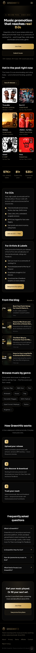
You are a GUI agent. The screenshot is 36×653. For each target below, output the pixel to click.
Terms (17, 639)
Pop (29, 388)
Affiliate (23, 639)
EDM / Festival (25, 399)
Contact (30, 639)
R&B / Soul (20, 388)
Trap (24, 393)
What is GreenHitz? (11, 528)
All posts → (30, 300)
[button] (14, 100)
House (17, 393)
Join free (18, 46)
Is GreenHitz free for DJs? (13, 550)
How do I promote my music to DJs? (15, 558)
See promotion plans (14, 287)
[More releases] (31, 118)
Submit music (18, 53)
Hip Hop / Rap (8, 388)
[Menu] (32, 2)
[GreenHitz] (11, 3)
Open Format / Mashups (11, 404)
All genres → (8, 410)
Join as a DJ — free (14, 234)
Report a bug (6, 644)
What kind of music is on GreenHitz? (13, 569)
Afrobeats (7, 393)
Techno (26, 404)
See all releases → (10, 83)
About (4, 639)
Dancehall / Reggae (10, 399)
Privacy (10, 639)
